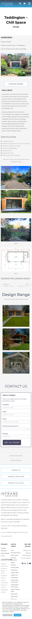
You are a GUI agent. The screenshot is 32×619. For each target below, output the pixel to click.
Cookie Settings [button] (7, 615)
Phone (4, 419)
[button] (29, 4)
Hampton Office (6, 526)
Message (5, 433)
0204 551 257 (6, 536)
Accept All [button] (17, 615)
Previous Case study (16, 455)
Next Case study (16, 460)
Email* (4, 411)
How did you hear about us (11, 426)
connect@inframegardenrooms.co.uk (15, 532)
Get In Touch (11, 442)
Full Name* (6, 404)
